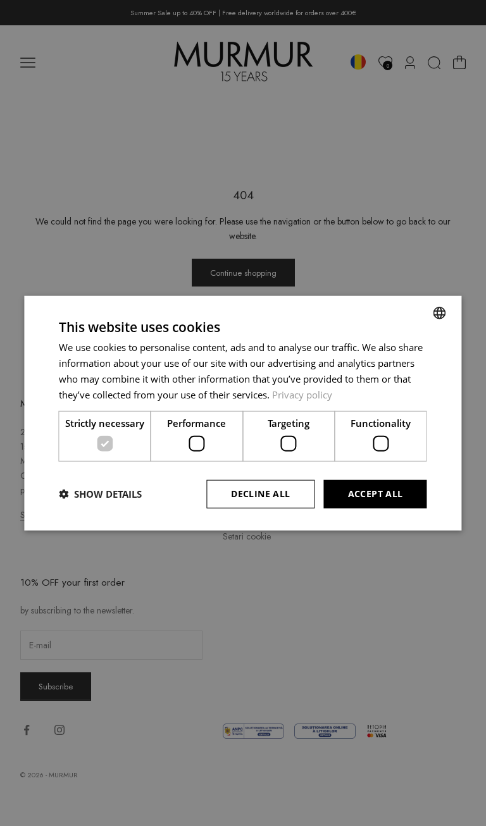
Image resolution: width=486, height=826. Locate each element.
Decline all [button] (260, 494)
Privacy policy (302, 394)
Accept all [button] (375, 494)
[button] (100, 494)
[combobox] (439, 313)
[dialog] (242, 413)
